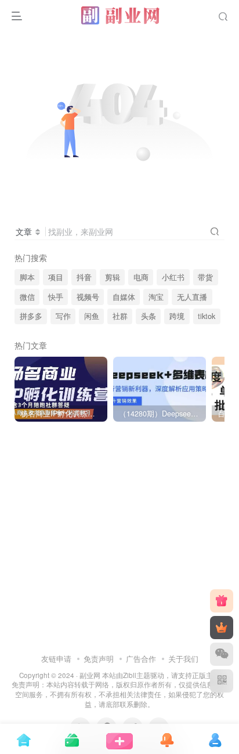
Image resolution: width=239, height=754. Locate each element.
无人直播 (192, 297)
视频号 (88, 297)
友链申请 (56, 658)
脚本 (27, 277)
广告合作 (141, 658)
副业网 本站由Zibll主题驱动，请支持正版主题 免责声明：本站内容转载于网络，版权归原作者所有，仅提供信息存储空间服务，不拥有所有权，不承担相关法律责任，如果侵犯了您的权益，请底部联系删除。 (119, 689)
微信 (27, 297)
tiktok (206, 316)
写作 (63, 316)
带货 (205, 277)
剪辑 (112, 277)
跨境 (176, 316)
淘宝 (156, 297)
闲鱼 (91, 316)
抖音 (84, 277)
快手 (55, 297)
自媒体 (124, 297)
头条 (148, 316)
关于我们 (183, 658)
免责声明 (99, 658)
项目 (55, 277)
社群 (120, 316)
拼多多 (31, 316)
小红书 (173, 277)
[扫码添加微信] (221, 654)
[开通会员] (221, 627)
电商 (141, 277)
